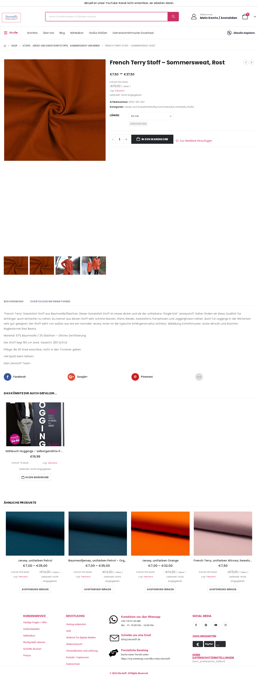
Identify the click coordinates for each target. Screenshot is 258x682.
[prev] (246, 62)
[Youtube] (215, 625)
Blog (62, 33)
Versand (119, 90)
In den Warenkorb (154, 139)
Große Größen (98, 33)
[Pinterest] (205, 625)
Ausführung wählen (35, 589)
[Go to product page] (35, 424)
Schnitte (32, 33)
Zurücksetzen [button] (138, 123)
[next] (251, 62)
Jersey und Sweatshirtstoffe (140, 106)
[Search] (173, 16)
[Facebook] (196, 625)
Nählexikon (77, 33)
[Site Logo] (11, 17)
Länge (114, 115)
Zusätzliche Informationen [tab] (50, 301)
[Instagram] (225, 625)
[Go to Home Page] (5, 46)
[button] (193, 141)
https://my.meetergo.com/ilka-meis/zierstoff (145, 658)
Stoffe (190, 106)
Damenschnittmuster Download (133, 33)
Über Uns (48, 33)
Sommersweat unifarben (171, 106)
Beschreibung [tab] (14, 301)
